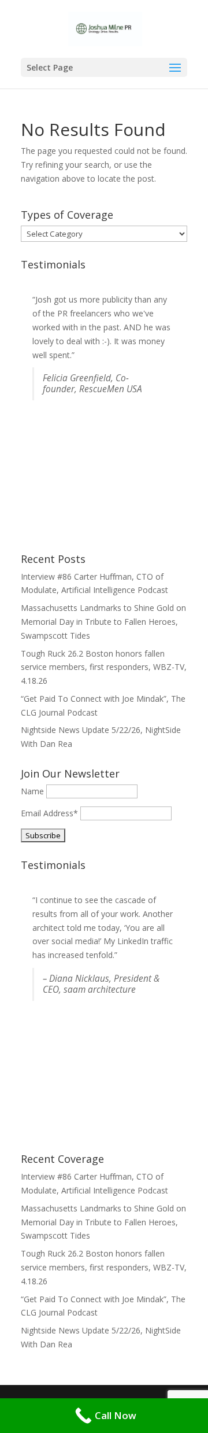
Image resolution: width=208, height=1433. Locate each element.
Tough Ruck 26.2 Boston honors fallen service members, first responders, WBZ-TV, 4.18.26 (104, 667)
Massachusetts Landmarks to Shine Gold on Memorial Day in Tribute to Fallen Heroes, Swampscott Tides (103, 621)
